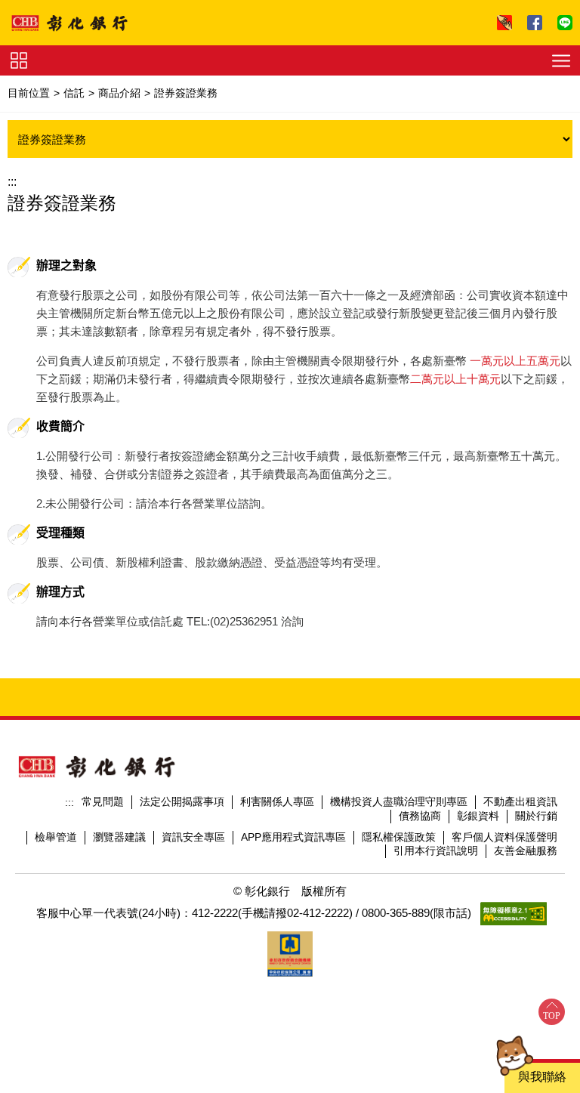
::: (12, 181)
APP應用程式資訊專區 (293, 837)
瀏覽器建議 (119, 837)
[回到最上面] (551, 1012)
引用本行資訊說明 (435, 850)
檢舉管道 (56, 837)
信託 (74, 93)
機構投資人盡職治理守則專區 (398, 801)
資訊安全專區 (193, 837)
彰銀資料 (478, 816)
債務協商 (420, 816)
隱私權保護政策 (399, 837)
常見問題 (103, 801)
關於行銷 (536, 816)
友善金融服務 (525, 850)
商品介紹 (119, 93)
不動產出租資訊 (520, 801)
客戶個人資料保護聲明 (504, 837)
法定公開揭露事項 (182, 801)
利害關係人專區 (277, 801)
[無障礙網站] (513, 913)
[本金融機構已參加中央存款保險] (290, 954)
